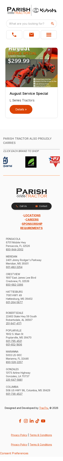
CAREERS (32, 219)
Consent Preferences (14, 453)
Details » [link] (21, 109)
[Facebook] (20, 421)
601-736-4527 (14, 393)
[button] (14, 34)
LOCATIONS (32, 215)
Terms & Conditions (41, 435)
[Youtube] (43, 421)
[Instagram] (26, 421)
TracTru (43, 407)
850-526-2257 (14, 362)
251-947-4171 (13, 323)
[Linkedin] (31, 421)
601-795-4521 (14, 340)
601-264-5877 (14, 302)
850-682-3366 (14, 284)
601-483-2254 (14, 267)
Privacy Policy (19, 435)
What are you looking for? (26, 23)
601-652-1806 (14, 344)
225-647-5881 (14, 379)
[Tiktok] (37, 421)
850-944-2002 (14, 249)
